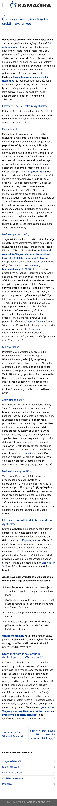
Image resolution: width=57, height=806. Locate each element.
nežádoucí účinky (33, 321)
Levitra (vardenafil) (12, 772)
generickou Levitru (41, 711)
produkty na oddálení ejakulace (20, 714)
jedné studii (31, 453)
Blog (4, 15)
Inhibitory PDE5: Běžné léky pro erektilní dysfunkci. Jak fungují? (42, 734)
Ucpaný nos (34, 328)
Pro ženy (7, 783)
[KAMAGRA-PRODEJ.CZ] (31, 5)
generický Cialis (20, 711)
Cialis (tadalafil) (11, 766)
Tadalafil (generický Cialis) (29, 257)
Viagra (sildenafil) (12, 761)
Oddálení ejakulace (12, 778)
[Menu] (4, 5)
